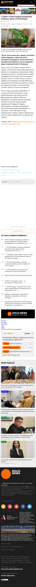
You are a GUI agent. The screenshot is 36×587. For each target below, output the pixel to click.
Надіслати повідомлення (12, 547)
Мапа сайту (6, 544)
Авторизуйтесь (18, 231)
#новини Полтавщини (8, 172)
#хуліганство (27, 172)
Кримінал (4, 182)
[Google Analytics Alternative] (4, 580)
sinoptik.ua (18, 329)
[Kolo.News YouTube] (18, 313)
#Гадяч (19, 172)
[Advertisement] (14, 144)
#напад (3, 175)
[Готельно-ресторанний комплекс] (18, 11)
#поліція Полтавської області (10, 170)
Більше (27, 333)
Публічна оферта (8, 550)
